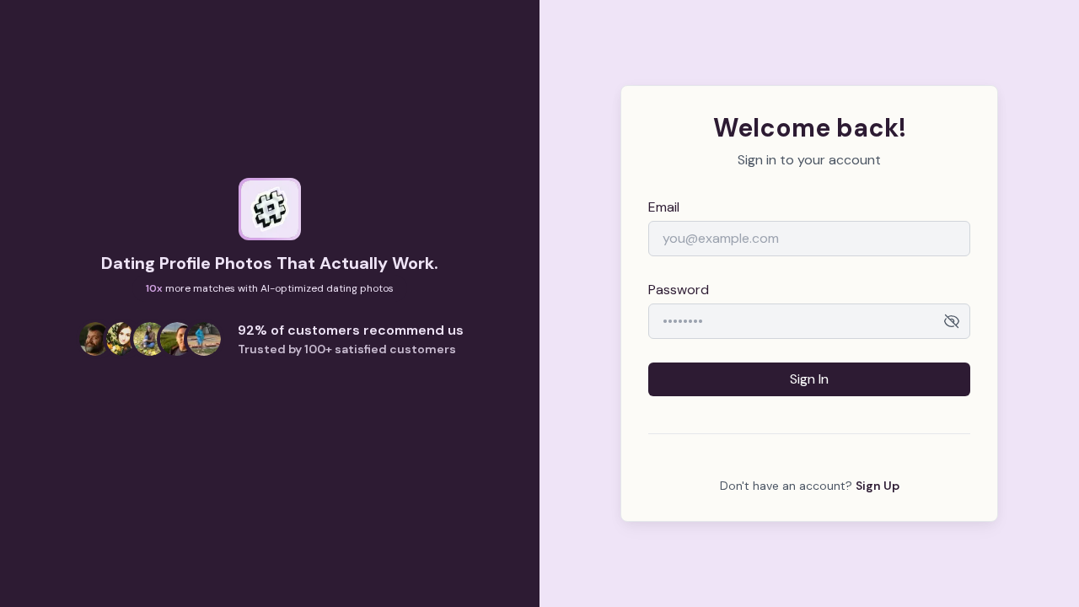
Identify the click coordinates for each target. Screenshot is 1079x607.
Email (663, 207)
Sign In (809, 379)
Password (678, 289)
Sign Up (877, 485)
